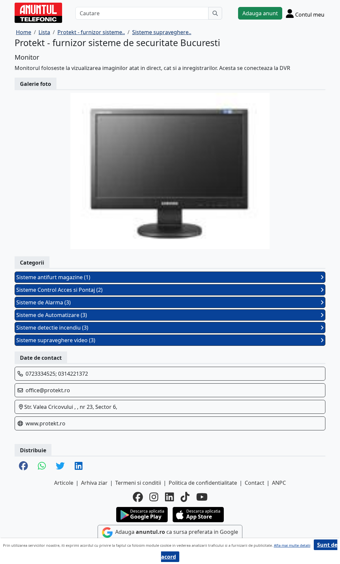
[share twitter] (60, 466)
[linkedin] (169, 497)
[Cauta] (215, 13)
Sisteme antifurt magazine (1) (53, 277)
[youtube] (202, 497)
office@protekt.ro (48, 390)
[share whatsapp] (42, 466)
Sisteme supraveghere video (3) (55, 340)
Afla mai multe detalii (292, 545)
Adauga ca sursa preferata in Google (176, 532)
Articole (63, 482)
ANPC (279, 482)
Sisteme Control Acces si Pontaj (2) (59, 289)
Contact (254, 482)
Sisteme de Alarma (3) (43, 302)
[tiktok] (185, 497)
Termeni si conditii (138, 482)
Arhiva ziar (94, 482)
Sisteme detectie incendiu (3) (52, 327)
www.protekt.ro (45, 423)
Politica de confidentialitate (203, 482)
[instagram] (153, 497)
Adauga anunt (260, 13)
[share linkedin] (78, 466)
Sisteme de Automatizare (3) (51, 315)
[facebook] (138, 497)
